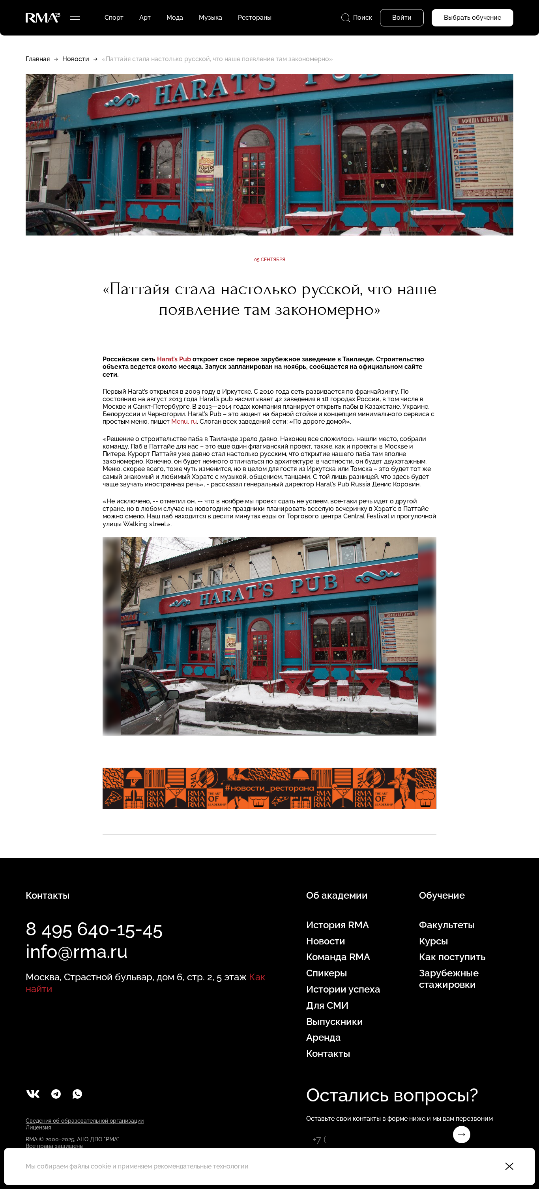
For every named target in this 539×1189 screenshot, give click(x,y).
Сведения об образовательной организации (85, 1121)
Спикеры (326, 973)
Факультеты (447, 925)
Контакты (328, 1053)
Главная (38, 59)
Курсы (433, 941)
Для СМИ (327, 1005)
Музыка (210, 17)
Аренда (323, 1037)
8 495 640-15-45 (94, 929)
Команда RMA (338, 957)
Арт (145, 17)
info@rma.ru (77, 951)
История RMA (337, 925)
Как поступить (452, 957)
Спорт (114, 17)
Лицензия (38, 1127)
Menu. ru (184, 421)
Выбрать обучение (472, 17)
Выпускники (334, 1021)
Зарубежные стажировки (449, 979)
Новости (75, 59)
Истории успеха (343, 989)
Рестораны (254, 17)
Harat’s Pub (175, 359)
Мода (175, 17)
